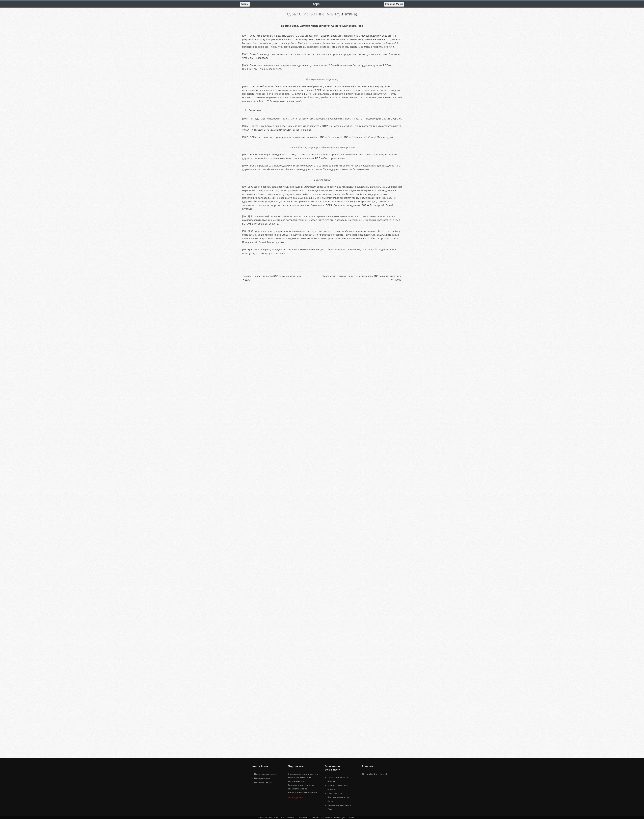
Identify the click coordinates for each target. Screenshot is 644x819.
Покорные (302, 817)
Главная (290, 817)
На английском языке (265, 774)
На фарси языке (262, 778)
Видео (351, 817)
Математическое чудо (335, 817)
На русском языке (263, 782)
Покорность (316, 817)
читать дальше (295, 797)
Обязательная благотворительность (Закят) (338, 797)
